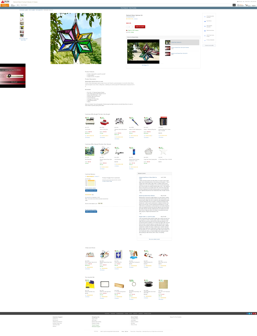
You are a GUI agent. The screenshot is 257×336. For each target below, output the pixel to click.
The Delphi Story (134, 318)
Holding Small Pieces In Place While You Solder (148, 178)
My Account (55, 320)
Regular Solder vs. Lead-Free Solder (147, 216)
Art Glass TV (145, 65)
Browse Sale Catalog (96, 321)
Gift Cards (240, 1)
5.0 (85, 135)
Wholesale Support (96, 326)
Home (123, 331)
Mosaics (29, 2)
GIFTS (130, 313)
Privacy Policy (138, 331)
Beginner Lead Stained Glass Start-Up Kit (179, 53)
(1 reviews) (136, 18)
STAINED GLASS (147, 313)
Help (243, 1)
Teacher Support (95, 325)
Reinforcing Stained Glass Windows (147, 195)
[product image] (91, 121)
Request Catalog (95, 323)
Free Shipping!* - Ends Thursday (128, 8)
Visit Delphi (133, 320)
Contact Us (55, 318)
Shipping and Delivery (57, 321)
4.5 (100, 135)
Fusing (24, 2)
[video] (145, 51)
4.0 (144, 135)
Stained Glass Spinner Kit (176, 42)
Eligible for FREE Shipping (133, 30)
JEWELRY (135, 313)
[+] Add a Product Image (107, 181)
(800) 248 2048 (253, 1)
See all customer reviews (90, 188)
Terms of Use (134, 324)
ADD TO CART (140, 26)
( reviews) (87, 137)
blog (140, 192)
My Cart (126, 331)
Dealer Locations (134, 321)
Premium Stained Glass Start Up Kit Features (180, 47)
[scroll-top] (255, 332)
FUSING (126, 313)
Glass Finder (247, 1)
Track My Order (56, 324)
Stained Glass (17, 2)
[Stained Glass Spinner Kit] (21, 15)
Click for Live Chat (208, 45)
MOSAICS (141, 313)
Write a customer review (91, 190)
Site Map (133, 323)
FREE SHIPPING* (87, 118)
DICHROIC (107, 313)
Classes (35, 2)
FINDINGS (113, 313)
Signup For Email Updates (175, 317)
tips (140, 213)
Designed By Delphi (131, 16)
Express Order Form (57, 323)
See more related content (154, 239)
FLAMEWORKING (120, 313)
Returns (54, 326)
